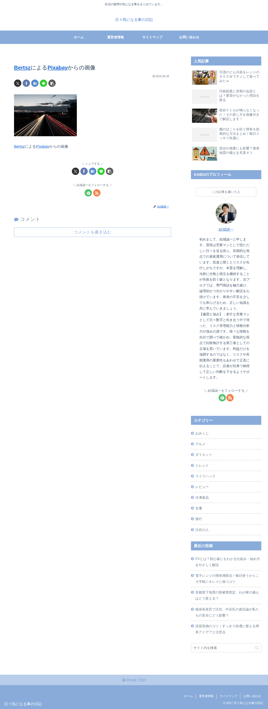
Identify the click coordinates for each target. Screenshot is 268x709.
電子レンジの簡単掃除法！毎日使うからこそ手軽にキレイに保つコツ (227, 578)
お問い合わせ (252, 696)
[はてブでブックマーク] (35, 83)
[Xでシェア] (17, 83)
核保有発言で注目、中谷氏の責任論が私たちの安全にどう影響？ (227, 612)
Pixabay (58, 67)
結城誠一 (226, 229)
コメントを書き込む (92, 232)
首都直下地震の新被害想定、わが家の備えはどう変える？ (227, 595)
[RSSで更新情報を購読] (96, 193)
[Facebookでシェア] (26, 83)
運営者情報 (206, 696)
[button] (52, 83)
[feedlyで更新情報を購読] (88, 193)
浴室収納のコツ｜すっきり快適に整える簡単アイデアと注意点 (227, 629)
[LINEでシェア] (43, 83)
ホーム (188, 696)
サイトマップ (228, 696)
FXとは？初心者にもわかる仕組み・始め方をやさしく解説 (227, 562)
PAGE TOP (135, 680)
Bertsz (22, 67)
